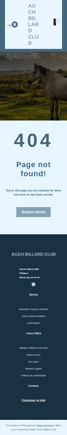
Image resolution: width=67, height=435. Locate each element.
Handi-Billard (33, 323)
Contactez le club (33, 400)
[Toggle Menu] (58, 22)
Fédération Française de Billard (33, 309)
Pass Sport (34, 362)
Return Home (33, 212)
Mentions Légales (33, 369)
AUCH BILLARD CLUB (33, 24)
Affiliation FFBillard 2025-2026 (33, 348)
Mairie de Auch (34, 355)
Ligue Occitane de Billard (33, 316)
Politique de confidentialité (33, 375)
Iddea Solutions (45, 425)
